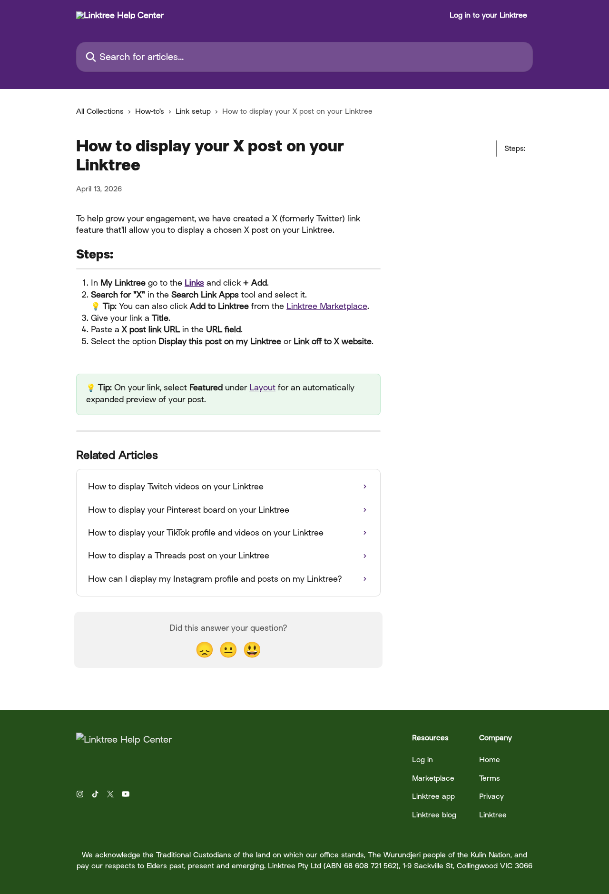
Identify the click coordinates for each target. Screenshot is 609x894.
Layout (262, 387)
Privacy (491, 796)
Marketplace (433, 778)
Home (489, 759)
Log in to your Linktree (488, 15)
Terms (489, 778)
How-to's (149, 111)
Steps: (514, 148)
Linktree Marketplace (326, 306)
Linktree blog (434, 814)
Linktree (493, 814)
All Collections (100, 111)
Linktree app (433, 796)
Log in (422, 759)
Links (194, 283)
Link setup (193, 111)
